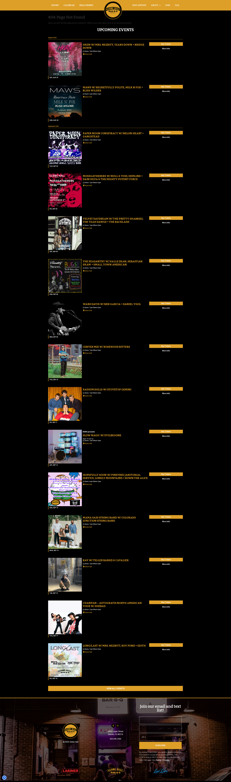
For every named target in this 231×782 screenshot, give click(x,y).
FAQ (177, 5)
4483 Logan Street (115, 731)
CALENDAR (69, 5)
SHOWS (55, 5)
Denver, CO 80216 (115, 734)
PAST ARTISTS (139, 5)
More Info (166, 49)
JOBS (167, 5)
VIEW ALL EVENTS (115, 688)
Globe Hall (88, 54)
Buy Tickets (166, 44)
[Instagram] (118, 726)
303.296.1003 (115, 739)
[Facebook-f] (113, 726)
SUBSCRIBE (160, 745)
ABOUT (154, 5)
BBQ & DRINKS (86, 5)
